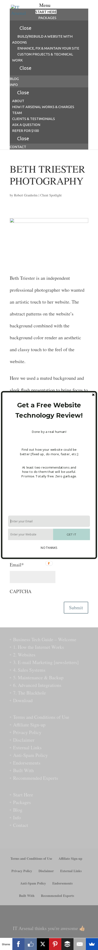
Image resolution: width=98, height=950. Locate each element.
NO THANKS (49, 548)
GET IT (71, 534)
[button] (49, 410)
